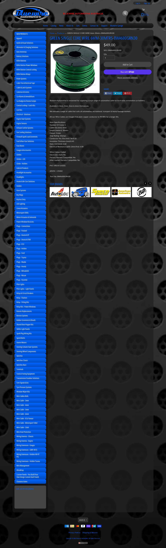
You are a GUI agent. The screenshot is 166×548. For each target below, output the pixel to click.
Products (60, 33)
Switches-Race (21, 364)
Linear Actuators (22, 208)
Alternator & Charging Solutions (27, 47)
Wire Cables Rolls (22, 396)
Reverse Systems (22, 315)
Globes (18, 154)
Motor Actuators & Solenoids (26, 217)
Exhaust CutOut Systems (24, 127)
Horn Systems (21, 190)
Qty (105, 54)
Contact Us (94, 25)
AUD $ (82, 520)
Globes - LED (20, 159)
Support (104, 25)
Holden (19, 186)
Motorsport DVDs (22, 212)
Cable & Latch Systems (24, 87)
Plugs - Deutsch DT (22, 235)
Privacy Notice (74, 532)
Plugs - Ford (20, 253)
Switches (19, 355)
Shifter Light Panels (23, 329)
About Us (69, 25)
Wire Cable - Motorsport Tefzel (26, 423)
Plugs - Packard (21, 230)
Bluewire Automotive (82, 538)
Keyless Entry (21, 199)
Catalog (53, 25)
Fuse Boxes (20, 145)
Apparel (19, 38)
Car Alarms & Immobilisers (25, 96)
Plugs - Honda (21, 266)
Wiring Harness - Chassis (24, 436)
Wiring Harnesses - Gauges (25, 445)
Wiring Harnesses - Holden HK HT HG (27, 455)
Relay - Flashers (21, 297)
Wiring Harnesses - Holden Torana (28, 461)
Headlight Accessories (23, 172)
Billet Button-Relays (23, 74)
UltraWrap (20, 470)
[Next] (150, 183)
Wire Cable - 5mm (22, 409)
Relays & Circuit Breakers (24, 293)
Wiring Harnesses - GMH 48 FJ (26, 449)
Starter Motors (21, 342)
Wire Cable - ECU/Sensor (24, 418)
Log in (138, 3)
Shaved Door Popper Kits (24, 324)
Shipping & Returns (90, 532)
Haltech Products (22, 168)
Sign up (147, 3)
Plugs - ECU (20, 244)
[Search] (125, 13)
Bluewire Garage (116, 25)
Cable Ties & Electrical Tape (25, 83)
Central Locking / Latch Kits (25, 105)
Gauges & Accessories (23, 150)
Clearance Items (21, 481)
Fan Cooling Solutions (24, 132)
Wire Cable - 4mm (22, 405)
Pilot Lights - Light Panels (25, 288)
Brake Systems (21, 78)
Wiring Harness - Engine (24, 440)
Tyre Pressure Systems (24, 387)
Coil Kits (19, 110)
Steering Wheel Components (26, 351)
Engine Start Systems (23, 118)
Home (45, 25)
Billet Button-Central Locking (26, 69)
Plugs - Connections (23, 226)
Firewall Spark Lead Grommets (26, 136)
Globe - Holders (21, 163)
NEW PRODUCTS (22, 34)
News (61, 25)
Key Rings (19, 194)
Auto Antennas (21, 51)
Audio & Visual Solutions (24, 42)
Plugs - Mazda (21, 262)
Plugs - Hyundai (21, 279)
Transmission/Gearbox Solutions (27, 378)
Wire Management (22, 465)
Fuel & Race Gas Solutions (25, 141)
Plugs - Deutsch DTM (23, 239)
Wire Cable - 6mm (22, 414)
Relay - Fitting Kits (22, 302)
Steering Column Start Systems (26, 346)
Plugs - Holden (21, 248)
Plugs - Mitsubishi (22, 270)
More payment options (127, 77)
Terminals (19, 369)
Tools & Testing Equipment (25, 373)
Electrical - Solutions (23, 114)
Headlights (20, 177)
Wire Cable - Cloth (22, 427)
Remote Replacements (24, 311)
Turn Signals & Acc (22, 382)
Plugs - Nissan (21, 275)
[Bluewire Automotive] (31, 13)
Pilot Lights (20, 284)
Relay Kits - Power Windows (26, 306)
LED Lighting (20, 203)
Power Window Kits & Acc (25, 221)
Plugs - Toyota (21, 257)
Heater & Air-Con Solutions (25, 181)
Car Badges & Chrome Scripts (26, 101)
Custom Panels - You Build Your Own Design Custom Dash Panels (27, 475)
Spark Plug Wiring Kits (24, 333)
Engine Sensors (21, 123)
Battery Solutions (22, 56)
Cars (77, 25)
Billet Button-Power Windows (26, 65)
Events (84, 25)
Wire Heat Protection (23, 432)
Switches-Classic (22, 360)
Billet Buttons (21, 60)
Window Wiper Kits (23, 391)
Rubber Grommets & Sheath (25, 320)
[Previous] (145, 183)
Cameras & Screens (22, 92)
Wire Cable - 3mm (22, 400)
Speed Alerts (20, 338)
